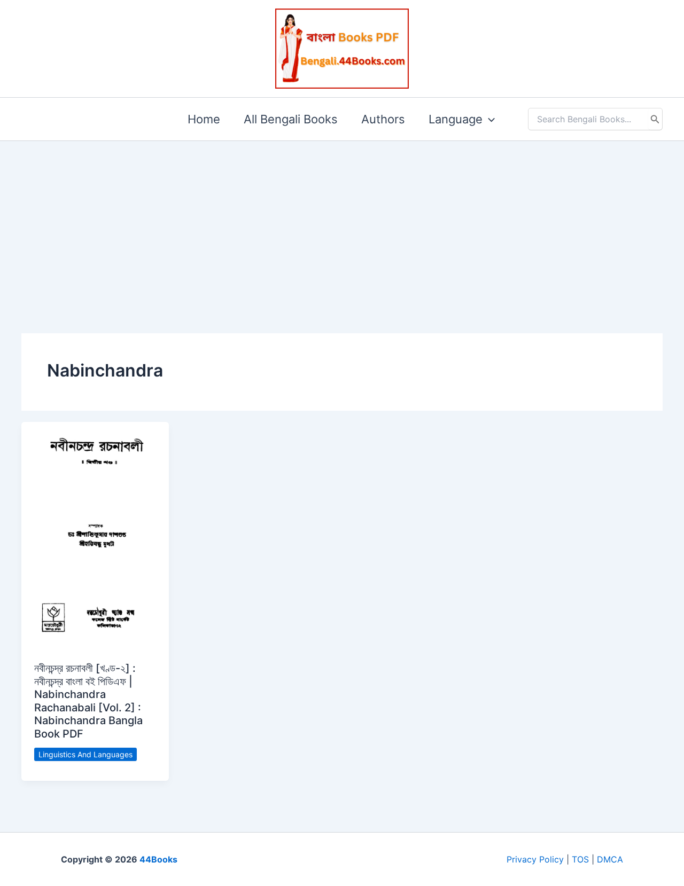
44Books (158, 859)
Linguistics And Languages (85, 754)
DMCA (610, 859)
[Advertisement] (342, 220)
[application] (489, 119)
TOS (580, 859)
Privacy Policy (535, 859)
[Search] (655, 119)
